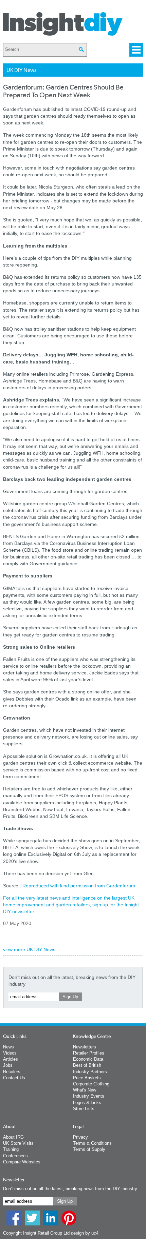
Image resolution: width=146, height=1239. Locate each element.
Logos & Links (87, 1102)
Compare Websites (21, 1161)
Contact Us (14, 1077)
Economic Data (88, 1059)
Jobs (8, 1065)
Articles (10, 1059)
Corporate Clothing (91, 1083)
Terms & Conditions (92, 1143)
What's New (84, 1090)
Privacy (80, 1137)
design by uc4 (84, 1233)
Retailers (11, 1071)
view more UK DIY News (29, 949)
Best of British (87, 1065)
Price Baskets (87, 1077)
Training (11, 1149)
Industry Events (88, 1096)
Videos (10, 1053)
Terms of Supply (89, 1149)
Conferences (15, 1155)
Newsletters (84, 1046)
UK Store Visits (18, 1143)
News (8, 1046)
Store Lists (83, 1108)
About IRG (13, 1137)
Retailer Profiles (88, 1053)
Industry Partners (90, 1071)
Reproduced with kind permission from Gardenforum (78, 885)
